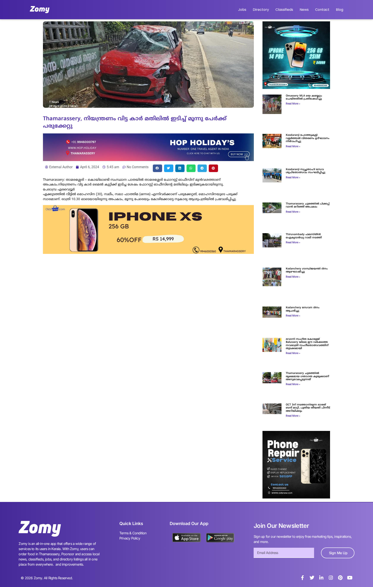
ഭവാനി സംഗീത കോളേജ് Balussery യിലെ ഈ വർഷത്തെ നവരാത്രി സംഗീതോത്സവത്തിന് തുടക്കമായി (307, 344)
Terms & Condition (132, 533)
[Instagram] (331, 577)
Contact (322, 9)
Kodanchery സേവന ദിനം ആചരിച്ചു (302, 309)
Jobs (242, 9)
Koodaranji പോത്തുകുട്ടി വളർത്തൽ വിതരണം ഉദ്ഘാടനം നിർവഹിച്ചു (307, 138)
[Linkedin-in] (321, 577)
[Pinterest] (340, 577)
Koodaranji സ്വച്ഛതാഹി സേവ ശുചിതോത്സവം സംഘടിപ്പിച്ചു (305, 171)
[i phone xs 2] (148, 252)
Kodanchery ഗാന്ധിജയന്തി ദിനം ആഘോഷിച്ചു (307, 270)
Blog (339, 9)
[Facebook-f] (302, 577)
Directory (261, 9)
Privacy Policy (129, 538)
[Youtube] (350, 577)
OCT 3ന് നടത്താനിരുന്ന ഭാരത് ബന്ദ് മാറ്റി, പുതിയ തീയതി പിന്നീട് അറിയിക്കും (308, 408)
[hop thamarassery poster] (148, 160)
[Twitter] (312, 577)
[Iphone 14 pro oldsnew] (296, 87)
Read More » (293, 103)
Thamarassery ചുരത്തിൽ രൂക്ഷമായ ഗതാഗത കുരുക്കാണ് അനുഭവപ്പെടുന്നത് (307, 376)
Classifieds (284, 9)
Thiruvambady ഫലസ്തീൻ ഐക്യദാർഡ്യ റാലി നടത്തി (304, 236)
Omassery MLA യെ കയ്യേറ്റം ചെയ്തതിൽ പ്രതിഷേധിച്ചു (304, 97)
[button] (157, 168)
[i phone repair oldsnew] (296, 497)
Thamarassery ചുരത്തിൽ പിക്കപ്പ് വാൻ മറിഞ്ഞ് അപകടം (307, 205)
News (304, 9)
